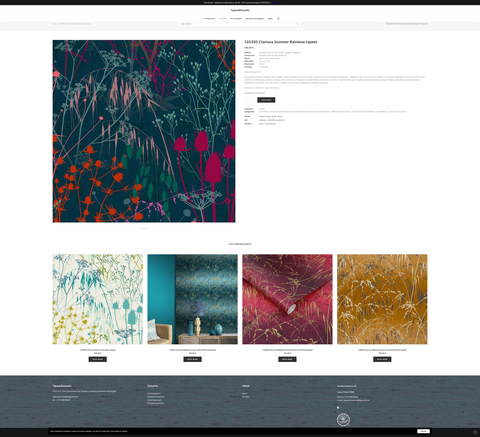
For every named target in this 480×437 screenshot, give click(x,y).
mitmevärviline (270, 124)
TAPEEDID (223, 19)
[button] (98, 299)
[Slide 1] (141, 228)
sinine (261, 124)
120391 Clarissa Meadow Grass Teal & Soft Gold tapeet (192, 350)
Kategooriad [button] (210, 18)
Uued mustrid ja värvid (397, 112)
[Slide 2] (144, 228)
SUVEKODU (263, 112)
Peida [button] (274, 2)
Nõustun (423, 431)
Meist (244, 393)
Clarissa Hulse (344, 112)
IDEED (270, 19)
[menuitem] (208, 18)
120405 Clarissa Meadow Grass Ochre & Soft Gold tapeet (382, 350)
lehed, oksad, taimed (274, 116)
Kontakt (245, 397)
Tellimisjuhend (153, 393)
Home (54, 24)
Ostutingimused (154, 400)
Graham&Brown (382, 112)
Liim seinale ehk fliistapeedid (280, 112)
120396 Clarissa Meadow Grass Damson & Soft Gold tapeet (287, 350)
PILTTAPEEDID (236, 19)
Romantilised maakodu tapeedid (304, 112)
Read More (98, 359)
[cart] (278, 18)
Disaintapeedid (324, 112)
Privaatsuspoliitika (155, 403)
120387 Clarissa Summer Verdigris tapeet (97, 350)
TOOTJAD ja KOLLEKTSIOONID (362, 112)
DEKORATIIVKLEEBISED (255, 19)
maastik (262, 116)
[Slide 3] (146, 228)
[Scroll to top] (475, 432)
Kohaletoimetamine (155, 397)
